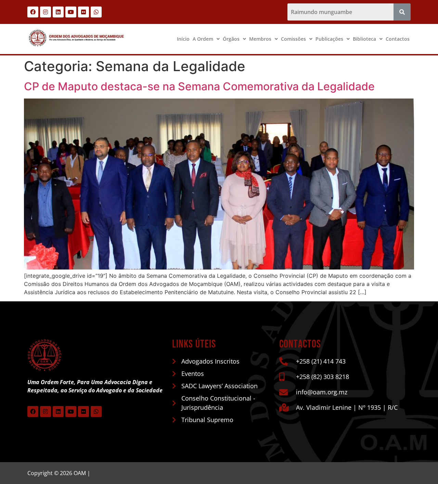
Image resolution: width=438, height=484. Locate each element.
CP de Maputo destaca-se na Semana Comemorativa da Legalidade (199, 86)
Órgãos (231, 39)
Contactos (398, 39)
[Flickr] (83, 11)
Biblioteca (364, 39)
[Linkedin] (58, 11)
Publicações (329, 39)
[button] (206, 39)
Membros (260, 39)
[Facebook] (32, 11)
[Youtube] (70, 11)
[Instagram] (45, 11)
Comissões (293, 39)
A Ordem (203, 39)
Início (183, 39)
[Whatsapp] (96, 11)
